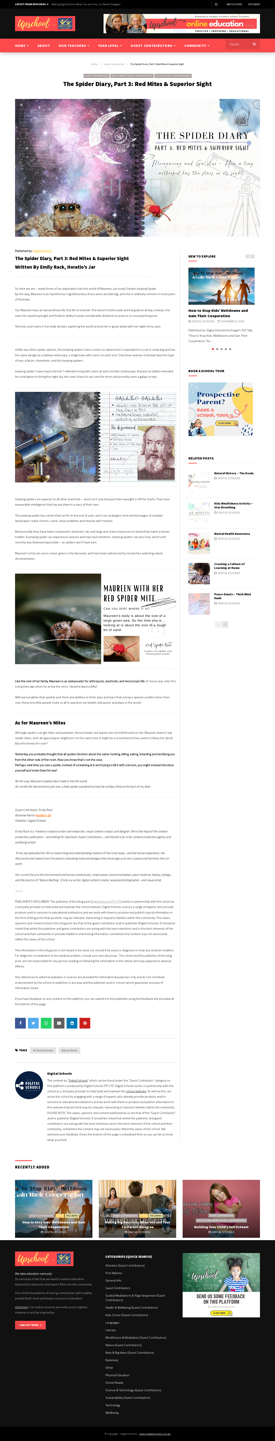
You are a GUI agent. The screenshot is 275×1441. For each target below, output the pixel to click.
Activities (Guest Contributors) (125, 1265)
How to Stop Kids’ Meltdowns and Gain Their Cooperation (218, 313)
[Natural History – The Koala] (199, 483)
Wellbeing (72, 1215)
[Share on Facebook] (20, 1023)
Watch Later (234, 4)
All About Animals (43, 1050)
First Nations (113, 1273)
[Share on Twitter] (33, 1023)
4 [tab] (226, 349)
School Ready (114, 1382)
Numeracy (111, 1360)
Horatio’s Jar (43, 815)
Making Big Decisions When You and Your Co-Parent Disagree (137, 1224)
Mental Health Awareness (232, 534)
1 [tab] (213, 349)
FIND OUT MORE (29, 1325)
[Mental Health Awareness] (199, 543)
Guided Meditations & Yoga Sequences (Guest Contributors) (135, 1297)
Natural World (69, 1050)
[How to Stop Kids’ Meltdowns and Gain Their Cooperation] (221, 286)
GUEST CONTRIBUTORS (151, 45)
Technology (112, 1405)
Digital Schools (42, 251)
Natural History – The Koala (234, 473)
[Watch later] (216, 4)
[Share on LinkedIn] (72, 1023)
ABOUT (44, 45)
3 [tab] (221, 349)
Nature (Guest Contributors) (173, 75)
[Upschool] (45, 23)
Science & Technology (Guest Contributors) (133, 1390)
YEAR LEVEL (108, 45)
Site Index (254, 4)
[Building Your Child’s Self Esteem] (221, 1209)
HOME (20, 45)
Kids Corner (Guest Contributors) (132, 75)
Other (60, 1215)
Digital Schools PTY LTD (106, 901)
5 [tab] (230, 349)
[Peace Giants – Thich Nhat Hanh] (199, 604)
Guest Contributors (114, 64)
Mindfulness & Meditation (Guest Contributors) (135, 1337)
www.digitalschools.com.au (155, 1434)
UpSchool (21, 1307)
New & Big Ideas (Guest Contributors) (129, 1352)
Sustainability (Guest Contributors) (127, 1397)
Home (94, 64)
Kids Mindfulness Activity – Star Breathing (233, 505)
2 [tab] (217, 349)
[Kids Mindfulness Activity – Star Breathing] (199, 513)
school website (136, 1091)
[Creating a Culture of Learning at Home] (199, 573)
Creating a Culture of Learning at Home (229, 566)
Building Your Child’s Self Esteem (70, 4)
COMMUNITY (195, 45)
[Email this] (59, 1023)
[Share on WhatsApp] (46, 1023)
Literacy (110, 1330)
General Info (113, 1280)
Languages (112, 1322)
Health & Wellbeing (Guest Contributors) (221, 1220)
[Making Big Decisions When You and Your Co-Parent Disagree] (137, 1209)
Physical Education (117, 1375)
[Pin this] (84, 1023)
